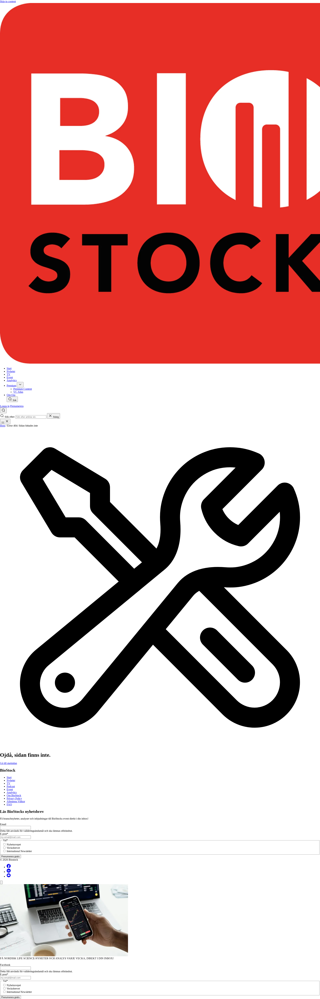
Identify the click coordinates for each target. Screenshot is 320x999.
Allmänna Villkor (16, 801)
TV (8, 783)
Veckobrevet (13, 847)
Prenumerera (17, 406)
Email (3, 824)
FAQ (9, 804)
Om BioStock (14, 795)
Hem (2, 425)
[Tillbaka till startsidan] (160, 183)
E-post (4, 833)
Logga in (5, 406)
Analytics (12, 792)
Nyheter (11, 780)
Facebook (5, 964)
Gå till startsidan (8, 763)
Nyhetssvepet (14, 844)
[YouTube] (9, 876)
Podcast (11, 786)
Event (10, 789)
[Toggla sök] (3, 410)
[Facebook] (9, 867)
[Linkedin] (9, 871)
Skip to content (8, 1)
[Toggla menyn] (5, 421)
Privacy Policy (14, 798)
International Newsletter (19, 851)
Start (9, 777)
